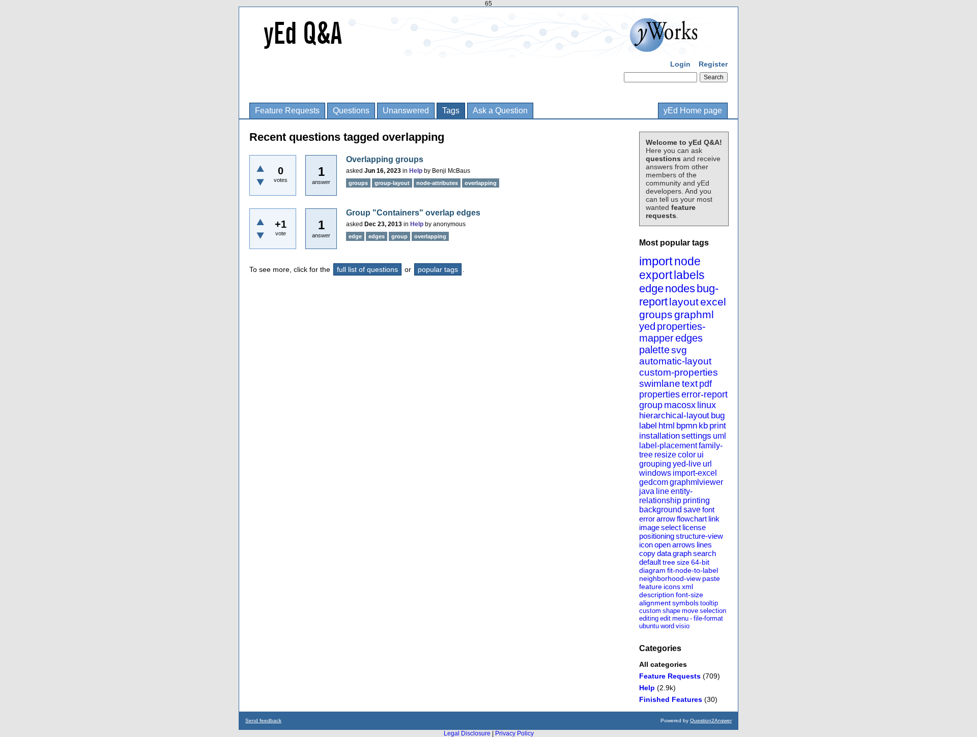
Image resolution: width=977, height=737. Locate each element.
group (651, 405)
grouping (655, 463)
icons (672, 586)
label (648, 426)
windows (655, 473)
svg (679, 350)
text (690, 383)
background (660, 509)
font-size (689, 595)
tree (669, 562)
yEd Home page (693, 110)
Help (647, 688)
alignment (655, 603)
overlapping (481, 183)
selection (713, 611)
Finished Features (670, 699)
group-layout (392, 183)
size (683, 562)
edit (665, 618)
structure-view (699, 536)
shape (671, 611)
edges (689, 338)
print (717, 426)
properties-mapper (672, 332)
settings (696, 436)
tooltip (709, 603)
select (671, 527)
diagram (652, 570)
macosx (680, 405)
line (662, 491)
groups (656, 314)
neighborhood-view (670, 578)
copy (647, 553)
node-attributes (437, 183)
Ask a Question (500, 110)
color (687, 454)
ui (700, 454)
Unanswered (406, 110)
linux (706, 405)
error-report (704, 394)
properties (659, 394)
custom (650, 611)
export (655, 275)
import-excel (695, 473)
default (650, 562)
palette (654, 349)
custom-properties (678, 372)
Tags (450, 110)
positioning (656, 536)
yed (647, 326)
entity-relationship (666, 496)
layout (684, 302)
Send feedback (263, 720)
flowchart (692, 518)
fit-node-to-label (692, 570)
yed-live (687, 463)
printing (696, 500)
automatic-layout (675, 361)
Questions (351, 110)
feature (650, 586)
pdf (705, 384)
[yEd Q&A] (480, 51)
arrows (683, 544)
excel (713, 302)
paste (711, 578)
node (687, 261)
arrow (665, 518)
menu (680, 618)
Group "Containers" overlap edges (413, 212)
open (662, 544)
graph (682, 553)
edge (651, 288)
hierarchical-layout (674, 415)
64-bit (700, 562)
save (692, 509)
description (656, 595)
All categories (663, 664)
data (664, 553)
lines (704, 544)
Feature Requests (287, 110)
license (694, 527)
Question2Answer (711, 720)
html (666, 426)
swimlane (659, 383)
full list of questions (367, 269)
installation (659, 436)
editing (648, 618)
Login (680, 64)
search (704, 553)
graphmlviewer (696, 482)
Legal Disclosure (467, 733)
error (647, 518)
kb (703, 426)
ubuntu (649, 626)
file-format (708, 618)
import (656, 261)
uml (719, 436)
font (708, 509)
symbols (685, 603)
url (707, 463)
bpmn (686, 426)
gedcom (653, 482)
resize (665, 454)
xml (687, 586)
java (646, 491)
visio (682, 626)
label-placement (668, 445)
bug (718, 415)
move (690, 611)
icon (646, 544)
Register (713, 64)
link (714, 518)
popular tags (438, 269)
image (649, 527)
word (667, 626)
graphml (694, 314)
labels (689, 275)
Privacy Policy (514, 733)
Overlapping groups (384, 159)
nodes (680, 288)
